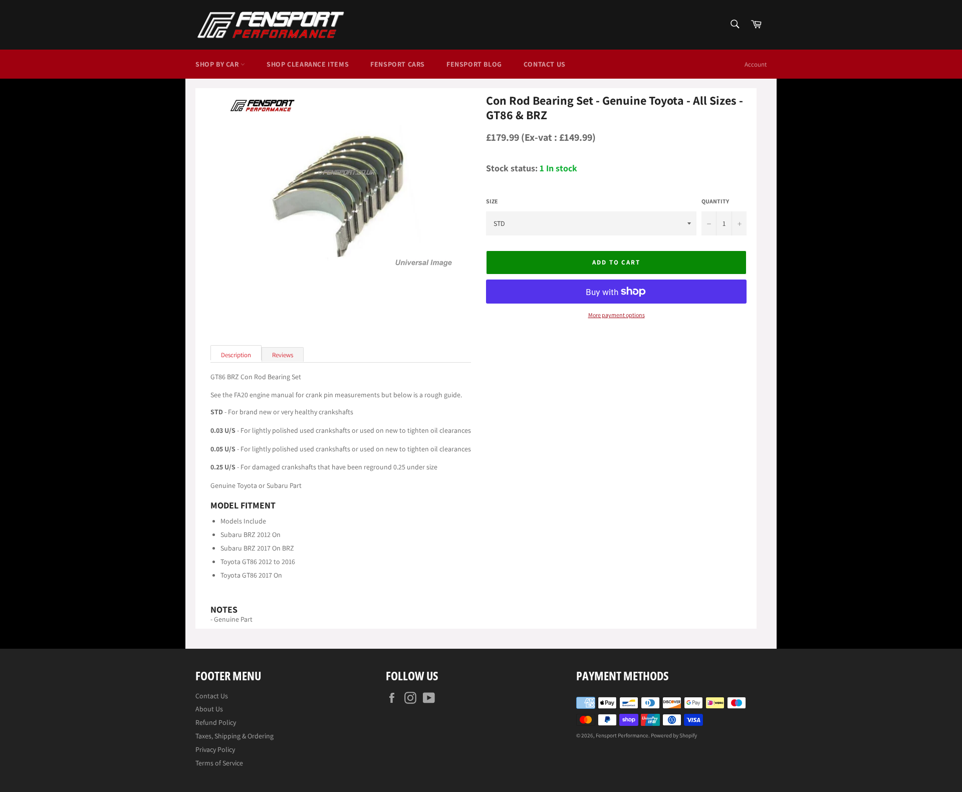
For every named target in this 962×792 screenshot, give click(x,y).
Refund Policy (215, 722)
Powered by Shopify (674, 735)
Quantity (715, 201)
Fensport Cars (397, 64)
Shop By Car (218, 64)
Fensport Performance (622, 735)
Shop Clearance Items (308, 64)
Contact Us (545, 64)
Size (492, 201)
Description (236, 355)
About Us (209, 708)
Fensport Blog (474, 64)
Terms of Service (219, 762)
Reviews (282, 355)
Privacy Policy (215, 749)
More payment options (616, 315)
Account (756, 64)
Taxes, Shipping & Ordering (234, 735)
